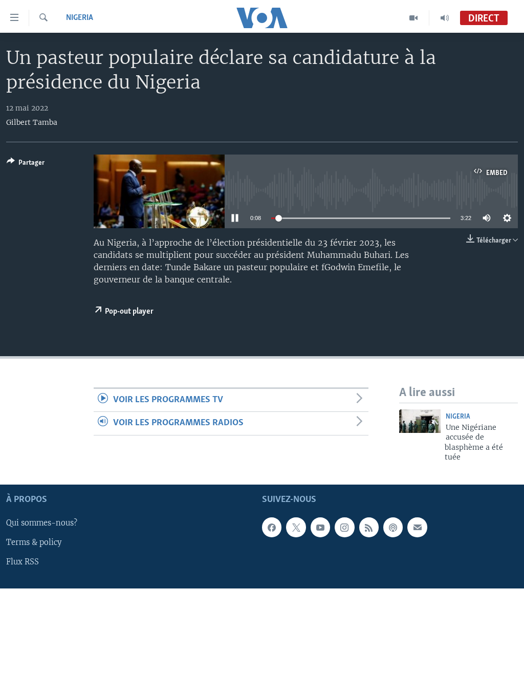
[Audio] (444, 18)
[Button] (26, 164)
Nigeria (79, 18)
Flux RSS (22, 562)
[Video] (413, 18)
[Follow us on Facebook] (271, 527)
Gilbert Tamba (31, 122)
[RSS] (369, 527)
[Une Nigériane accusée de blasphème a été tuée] (420, 421)
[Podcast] (393, 527)
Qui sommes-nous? (41, 523)
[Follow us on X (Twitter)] (295, 527)
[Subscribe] (417, 527)
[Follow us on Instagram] (344, 527)
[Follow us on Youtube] (320, 527)
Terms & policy (33, 543)
